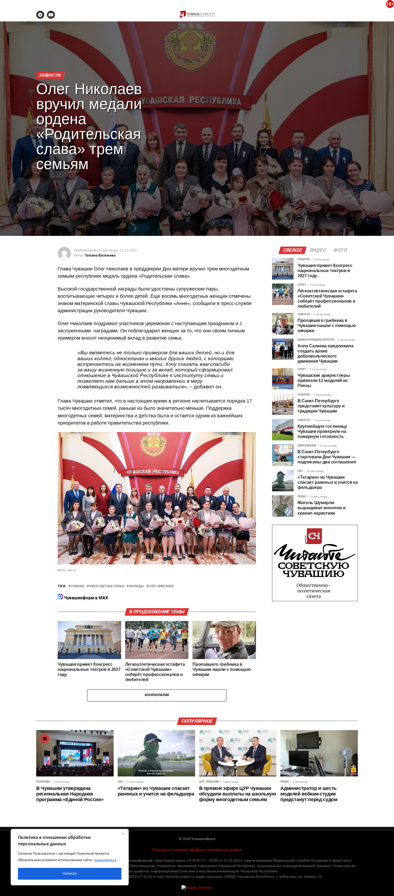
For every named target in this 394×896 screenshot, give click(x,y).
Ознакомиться (105, 860)
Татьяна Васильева (100, 256)
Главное (77, 586)
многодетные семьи (106, 586)
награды (136, 586)
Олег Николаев (160, 586)
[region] (70, 857)
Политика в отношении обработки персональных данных (197, 850)
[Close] (123, 833)
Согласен (70, 874)
